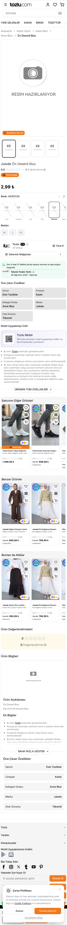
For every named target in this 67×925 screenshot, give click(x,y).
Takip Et (60, 245)
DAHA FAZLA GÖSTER (31, 751)
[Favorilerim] (55, 4)
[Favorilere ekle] (26, 407)
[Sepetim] (62, 4)
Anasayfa (6, 30)
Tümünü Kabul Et (47, 911)
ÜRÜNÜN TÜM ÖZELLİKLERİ (31, 389)
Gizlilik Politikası (23, 903)
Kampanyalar (8, 842)
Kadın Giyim (24, 30)
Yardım (5, 835)
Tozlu (15, 351)
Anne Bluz (7, 35)
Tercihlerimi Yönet (34, 917)
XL (21, 232)
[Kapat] (60, 889)
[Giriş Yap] (48, 4)
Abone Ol (57, 878)
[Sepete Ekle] (26, 422)
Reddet (19, 911)
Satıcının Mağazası (20, 254)
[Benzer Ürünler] (26, 415)
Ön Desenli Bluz (27, 35)
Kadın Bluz (42, 30)
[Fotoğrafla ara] (60, 13)
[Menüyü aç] (5, 4)
